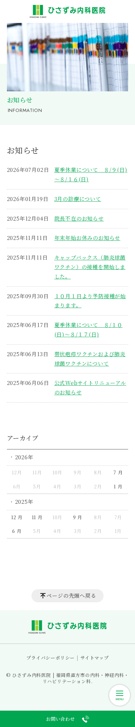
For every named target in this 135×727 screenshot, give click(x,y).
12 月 (17, 517)
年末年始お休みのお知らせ (87, 238)
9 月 (77, 517)
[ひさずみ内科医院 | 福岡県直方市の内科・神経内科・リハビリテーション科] (67, 11)
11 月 (37, 517)
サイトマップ (94, 657)
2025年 (24, 501)
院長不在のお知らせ (79, 218)
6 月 (16, 531)
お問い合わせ (60, 718)
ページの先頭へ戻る (71, 595)
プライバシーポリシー (50, 657)
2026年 (24, 457)
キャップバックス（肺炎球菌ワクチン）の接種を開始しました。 (89, 267)
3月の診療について (77, 199)
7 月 (118, 472)
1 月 (118, 486)
